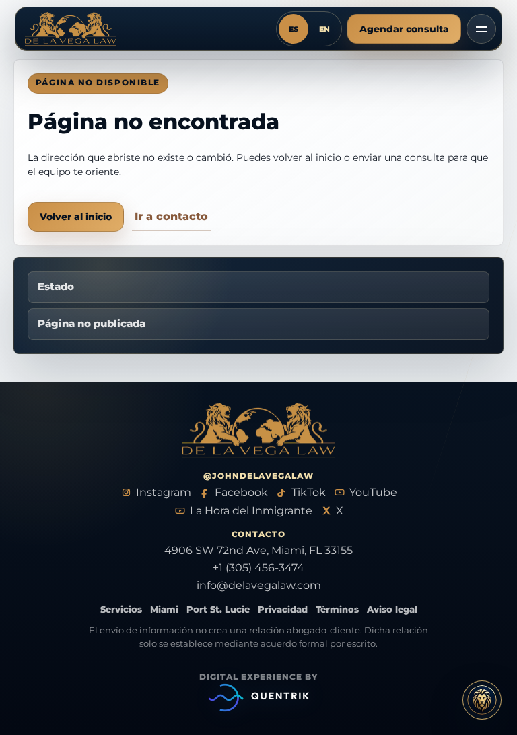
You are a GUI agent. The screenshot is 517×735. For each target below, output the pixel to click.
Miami (164, 609)
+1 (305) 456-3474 (258, 567)
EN (324, 29)
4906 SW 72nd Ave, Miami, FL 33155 (258, 550)
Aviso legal (392, 609)
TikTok (308, 492)
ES (293, 29)
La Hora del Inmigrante (251, 510)
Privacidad (283, 609)
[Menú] (481, 29)
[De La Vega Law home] (75, 29)
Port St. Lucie (218, 609)
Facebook (241, 492)
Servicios (121, 609)
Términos (337, 609)
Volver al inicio (76, 217)
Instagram (163, 492)
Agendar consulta (404, 29)
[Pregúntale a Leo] (482, 700)
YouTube (373, 492)
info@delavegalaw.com (259, 585)
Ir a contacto (171, 216)
